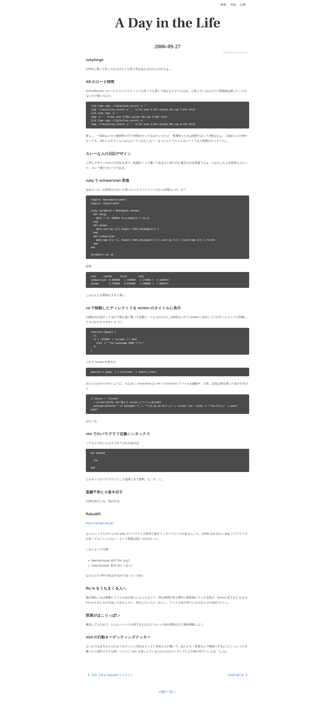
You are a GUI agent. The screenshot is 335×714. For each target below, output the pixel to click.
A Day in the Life (168, 23)
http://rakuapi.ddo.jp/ (100, 523)
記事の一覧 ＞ (167, 691)
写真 (233, 4)
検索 (223, 4)
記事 (243, 4)
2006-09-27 (167, 46)
